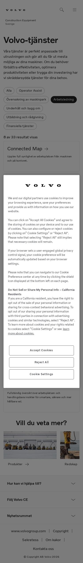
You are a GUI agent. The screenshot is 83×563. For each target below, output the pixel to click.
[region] (41, 281)
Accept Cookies (41, 350)
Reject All (42, 362)
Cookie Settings (41, 374)
